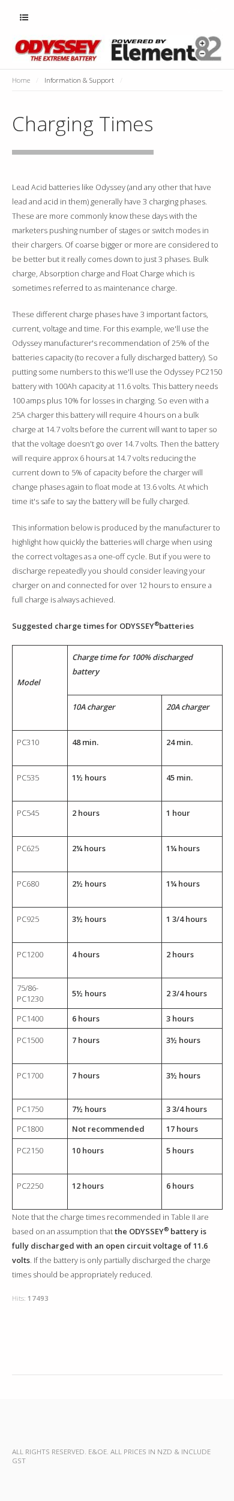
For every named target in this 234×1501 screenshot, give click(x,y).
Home (21, 80)
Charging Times (83, 123)
